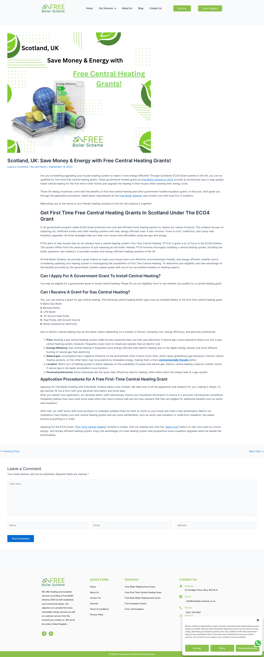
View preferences (247, 648)
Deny (222, 648)
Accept (197, 648)
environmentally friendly (174, 359)
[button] (257, 620)
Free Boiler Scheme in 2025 (157, 179)
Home (89, 8)
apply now (172, 426)
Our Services (106, 8)
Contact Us (155, 8)
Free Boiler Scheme (130, 195)
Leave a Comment (17, 166)
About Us (127, 8)
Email (188, 596)
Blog (140, 8)
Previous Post (9, 451)
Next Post (256, 451)
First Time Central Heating (90, 426)
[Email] (180, 596)
